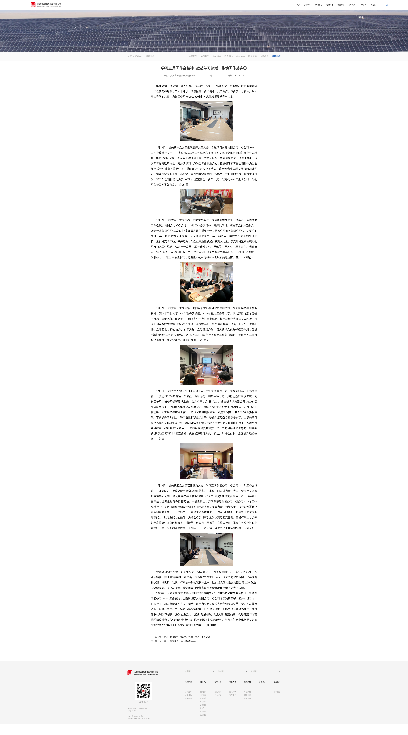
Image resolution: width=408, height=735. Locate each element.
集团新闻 (193, 56)
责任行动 (232, 692)
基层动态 (150, 56)
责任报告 (232, 695)
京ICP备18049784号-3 (135, 716)
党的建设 (218, 692)
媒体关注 (240, 56)
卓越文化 (247, 692)
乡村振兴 (216, 56)
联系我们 (188, 698)
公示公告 (363, 5)
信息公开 (374, 5)
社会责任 (340, 5)
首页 (298, 5)
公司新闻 (205, 56)
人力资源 (218, 695)
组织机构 (188, 695)
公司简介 (188, 692)
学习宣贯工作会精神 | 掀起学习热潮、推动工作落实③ (184, 637)
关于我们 (307, 5)
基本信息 (277, 692)
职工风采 (247, 695)
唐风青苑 (247, 698)
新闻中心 (318, 5)
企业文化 (351, 5)
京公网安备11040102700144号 (139, 718)
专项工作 (329, 5)
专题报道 (264, 56)
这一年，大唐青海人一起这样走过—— (177, 641)
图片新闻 (252, 56)
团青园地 (228, 56)
